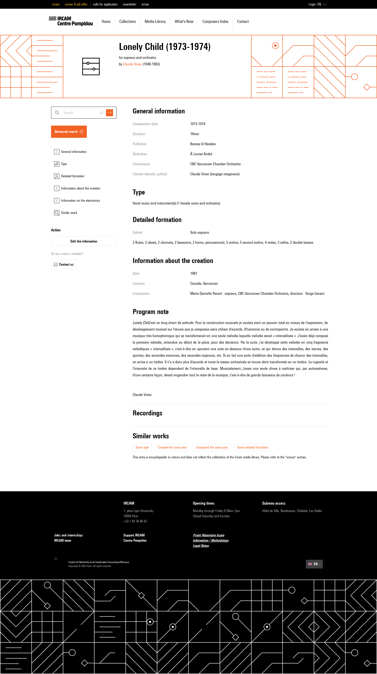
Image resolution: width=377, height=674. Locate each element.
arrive (145, 4)
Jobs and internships (68, 535)
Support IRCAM (134, 535)
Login (312, 4)
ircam (56, 4)
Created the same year (172, 447)
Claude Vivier (132, 64)
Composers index (215, 21)
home (106, 21)
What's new (184, 21)
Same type (142, 447)
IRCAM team (62, 540)
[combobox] (84, 113)
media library (155, 21)
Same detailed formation (252, 447)
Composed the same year (212, 447)
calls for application (105, 4)
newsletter (129, 4)
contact (243, 21)
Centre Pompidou (135, 540)
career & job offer (76, 4)
